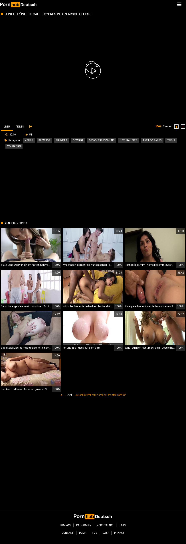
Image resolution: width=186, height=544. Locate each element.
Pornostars (105, 525)
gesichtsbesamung (101, 140)
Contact (68, 532)
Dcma (82, 532)
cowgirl (78, 140)
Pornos (65, 525)
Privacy (119, 532)
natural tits (128, 140)
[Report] (30, 126)
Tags (122, 525)
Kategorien (83, 525)
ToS (94, 532)
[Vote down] (183, 126)
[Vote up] (176, 126)
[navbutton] (179, 4)
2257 (106, 532)
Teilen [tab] (19, 126)
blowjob (44, 140)
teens (171, 140)
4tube (29, 140)
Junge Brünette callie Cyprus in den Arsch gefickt (101, 395)
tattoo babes (152, 140)
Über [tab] (7, 126)
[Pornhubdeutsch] (18, 4)
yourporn (14, 146)
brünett (61, 140)
